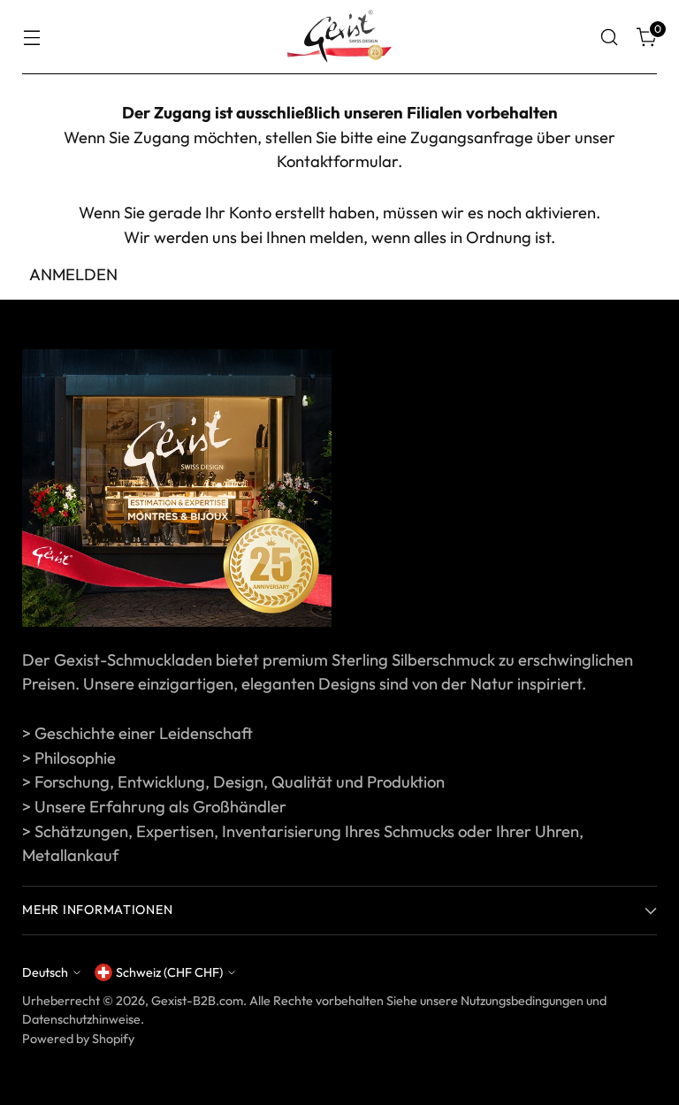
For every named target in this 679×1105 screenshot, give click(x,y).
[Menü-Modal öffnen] (31, 37)
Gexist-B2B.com (197, 1001)
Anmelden (73, 274)
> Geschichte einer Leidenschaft (137, 733)
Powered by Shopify (78, 1039)
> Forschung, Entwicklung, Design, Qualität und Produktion (233, 782)
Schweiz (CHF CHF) (169, 972)
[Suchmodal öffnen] (609, 37)
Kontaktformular (337, 161)
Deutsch (45, 972)
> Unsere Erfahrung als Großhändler (154, 806)
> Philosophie (69, 758)
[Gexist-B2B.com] (339, 37)
